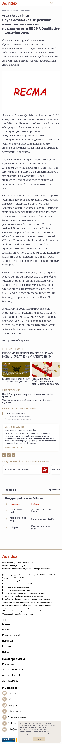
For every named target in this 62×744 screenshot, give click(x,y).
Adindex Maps (10, 680)
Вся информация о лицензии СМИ (17, 584)
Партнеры (8, 640)
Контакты (14, 693)
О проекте (8, 629)
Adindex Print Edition (14, 669)
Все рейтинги (53, 490)
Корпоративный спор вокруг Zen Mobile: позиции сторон (15, 380)
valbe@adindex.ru (13, 447)
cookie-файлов (40, 729)
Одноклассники (17, 717)
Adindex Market (11, 675)
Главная (5, 11)
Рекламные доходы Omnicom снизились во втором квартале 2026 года (45, 381)
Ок (39, 738)
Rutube (12, 723)
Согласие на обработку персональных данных (22, 596)
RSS (10, 699)
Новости (15, 11)
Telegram (13, 705)
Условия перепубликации (13, 566)
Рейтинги (8, 664)
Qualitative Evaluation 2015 (41, 115)
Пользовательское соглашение (16, 590)
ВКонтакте (14, 711)
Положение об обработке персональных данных (23, 593)
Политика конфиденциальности (16, 587)
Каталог (7, 646)
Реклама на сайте (12, 635)
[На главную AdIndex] (31, 556)
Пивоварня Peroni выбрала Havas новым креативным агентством (27, 355)
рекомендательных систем (31, 734)
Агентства (25, 11)
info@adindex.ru (17, 729)
